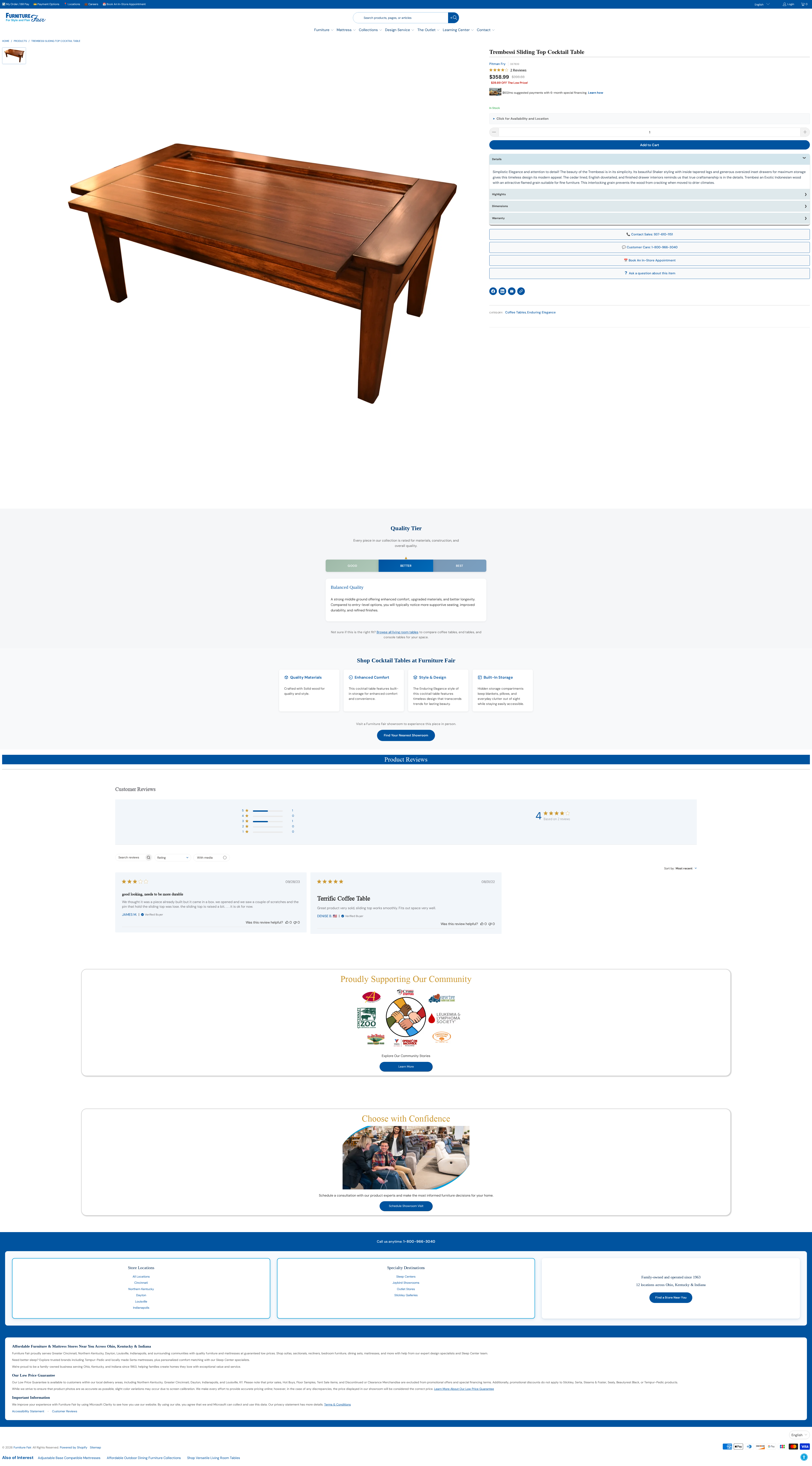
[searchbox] (130, 857)
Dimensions (500, 206)
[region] (257, 274)
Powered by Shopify (73, 1447)
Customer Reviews (64, 1411)
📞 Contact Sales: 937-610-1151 (649, 234)
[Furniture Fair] (26, 18)
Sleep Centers (406, 1276)
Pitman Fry (497, 64)
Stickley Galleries (406, 1295)
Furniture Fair (22, 1447)
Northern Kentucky (141, 1289)
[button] (324, 30)
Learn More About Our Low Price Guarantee (464, 1389)
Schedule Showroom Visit (406, 1206)
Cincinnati (141, 1283)
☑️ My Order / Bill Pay (15, 4)
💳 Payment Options (46, 4)
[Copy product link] (521, 291)
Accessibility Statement (28, 1411)
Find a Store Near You (670, 1297)
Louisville (141, 1301)
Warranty (498, 218)
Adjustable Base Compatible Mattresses (69, 1458)
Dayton (141, 1295)
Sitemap (95, 1447)
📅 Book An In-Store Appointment (124, 4)
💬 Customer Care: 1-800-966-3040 (650, 247)
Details (497, 159)
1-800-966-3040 (419, 1241)
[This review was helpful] (286, 922)
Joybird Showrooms (405, 1283)
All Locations (141, 1276)
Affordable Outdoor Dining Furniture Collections (144, 1458)
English (759, 4)
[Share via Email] (512, 291)
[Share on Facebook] (493, 291)
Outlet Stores (406, 1289)
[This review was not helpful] (295, 922)
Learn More (406, 1066)
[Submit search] (453, 17)
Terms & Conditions (337, 1404)
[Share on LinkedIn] (502, 291)
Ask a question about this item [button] (652, 273)
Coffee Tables (515, 312)
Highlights (499, 194)
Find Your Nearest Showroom (406, 735)
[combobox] (173, 857)
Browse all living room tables (397, 632)
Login (790, 4)
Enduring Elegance (541, 312)
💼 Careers (91, 4)
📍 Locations (72, 4)
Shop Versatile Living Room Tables (213, 1458)
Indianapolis (141, 1308)
